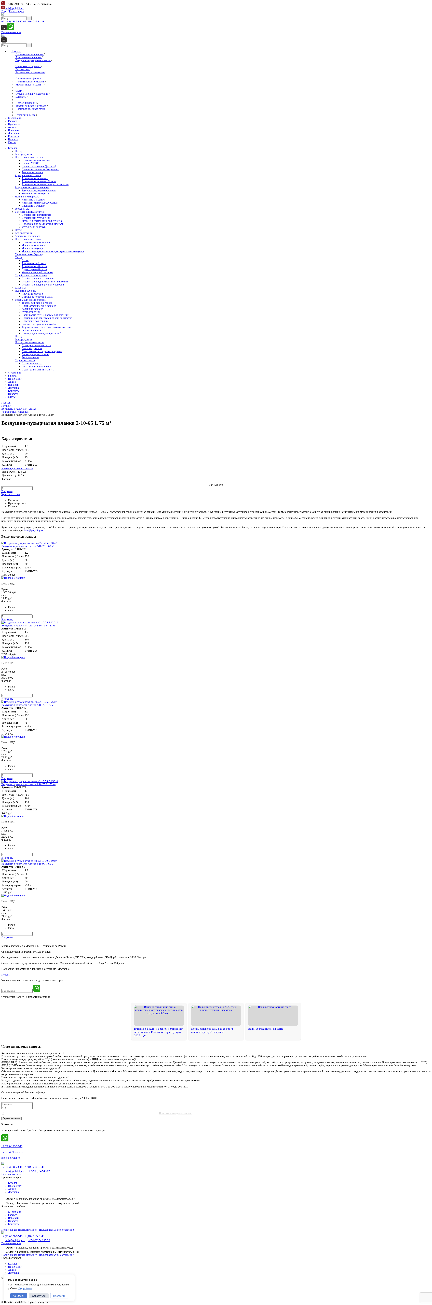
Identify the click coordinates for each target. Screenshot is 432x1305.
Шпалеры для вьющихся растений (41, 333)
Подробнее (25, 1288)
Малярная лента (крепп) (29, 254)
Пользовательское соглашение (56, 1229)
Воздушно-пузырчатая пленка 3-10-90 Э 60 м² (27, 863)
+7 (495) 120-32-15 (11, 1146)
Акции (12, 381)
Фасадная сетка (30, 357)
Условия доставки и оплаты (17, 468)
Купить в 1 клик (10, 494)
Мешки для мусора (32, 248)
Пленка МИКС (30, 163)
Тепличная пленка (32, 172)
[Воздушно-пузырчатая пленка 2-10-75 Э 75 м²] (29, 701)
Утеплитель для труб (34, 226)
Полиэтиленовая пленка (29, 157)
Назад (18, 151)
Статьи (12, 396)
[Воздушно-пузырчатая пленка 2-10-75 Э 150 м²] (29, 781)
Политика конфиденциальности (175, 1113)
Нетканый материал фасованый (40, 202)
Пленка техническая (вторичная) (40, 169)
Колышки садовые (32, 308)
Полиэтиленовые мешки (29, 239)
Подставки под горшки (35, 321)
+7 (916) (33, 21)
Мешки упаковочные (34, 245)
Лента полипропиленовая (36, 366)
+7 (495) (11, 21)
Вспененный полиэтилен (29, 211)
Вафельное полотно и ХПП (37, 296)
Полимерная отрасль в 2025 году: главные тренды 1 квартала (212, 1030)
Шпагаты (20, 287)
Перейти (6, 974)
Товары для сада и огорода (30, 299)
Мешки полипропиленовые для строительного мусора (53, 251)
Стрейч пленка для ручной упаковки (43, 284)
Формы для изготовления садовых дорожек (47, 327)
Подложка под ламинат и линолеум (42, 223)
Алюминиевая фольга (27, 236)
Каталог (12, 148)
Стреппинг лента (25, 360)
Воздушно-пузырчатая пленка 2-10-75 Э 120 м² (28, 625)
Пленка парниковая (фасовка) (39, 166)
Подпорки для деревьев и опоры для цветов (47, 318)
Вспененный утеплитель (36, 217)
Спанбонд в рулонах (33, 205)
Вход (4, 11)
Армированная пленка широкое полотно (45, 184)
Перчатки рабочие (25, 290)
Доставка (13, 387)
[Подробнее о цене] (13, 577)
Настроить (59, 1295)
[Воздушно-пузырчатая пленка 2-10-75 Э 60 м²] (29, 543)
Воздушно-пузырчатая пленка (32, 187)
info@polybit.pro (14, 8)
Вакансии (13, 384)
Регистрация (16, 11)
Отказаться (39, 1295)
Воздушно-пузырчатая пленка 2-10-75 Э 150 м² (28, 784)
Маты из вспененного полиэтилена (42, 220)
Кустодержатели (31, 311)
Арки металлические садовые (39, 305)
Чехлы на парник (32, 330)
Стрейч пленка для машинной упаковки (45, 281)
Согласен (18, 1295)
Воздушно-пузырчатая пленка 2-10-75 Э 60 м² (27, 546)
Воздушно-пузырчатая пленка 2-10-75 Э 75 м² (27, 705)
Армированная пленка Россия (39, 181)
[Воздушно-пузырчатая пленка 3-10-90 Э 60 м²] (29, 860)
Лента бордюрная (32, 348)
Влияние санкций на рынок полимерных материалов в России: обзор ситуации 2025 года (158, 1032)
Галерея (12, 375)
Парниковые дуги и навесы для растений (45, 314)
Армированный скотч (34, 266)
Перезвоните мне (11, 32)
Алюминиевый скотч (34, 263)
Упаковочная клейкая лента (37, 272)
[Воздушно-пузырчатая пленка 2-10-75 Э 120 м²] (29, 622)
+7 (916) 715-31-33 (11, 1152)
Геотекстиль (22, 208)
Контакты (13, 390)
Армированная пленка (28, 175)
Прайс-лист (14, 378)
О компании (15, 372)
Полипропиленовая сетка (29, 342)
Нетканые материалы (27, 196)
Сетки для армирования (35, 354)
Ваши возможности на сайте (265, 1028)
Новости (13, 393)
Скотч (18, 257)
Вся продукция (23, 154)
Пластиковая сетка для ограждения (42, 351)
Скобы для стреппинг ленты (38, 369)
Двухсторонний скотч (34, 269)
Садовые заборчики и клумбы (39, 324)
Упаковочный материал (35, 193)
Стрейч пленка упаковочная (31, 275)
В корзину (7, 491)
